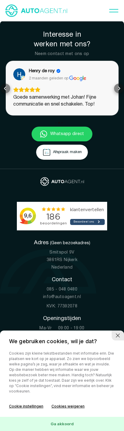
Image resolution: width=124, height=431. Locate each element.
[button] (5, 88)
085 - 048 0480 (62, 289)
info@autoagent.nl (62, 297)
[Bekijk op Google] (19, 74)
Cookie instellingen (26, 406)
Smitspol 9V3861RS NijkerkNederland (62, 260)
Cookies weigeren (68, 406)
